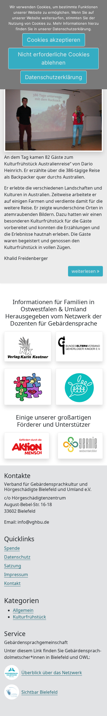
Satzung (12, 566)
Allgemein (23, 610)
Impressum (16, 574)
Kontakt (12, 583)
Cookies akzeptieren (53, 40)
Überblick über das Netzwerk (51, 673)
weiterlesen (84, 271)
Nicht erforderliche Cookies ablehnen (53, 58)
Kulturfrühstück (29, 617)
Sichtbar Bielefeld (39, 692)
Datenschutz (17, 557)
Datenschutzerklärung (53, 77)
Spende (12, 548)
